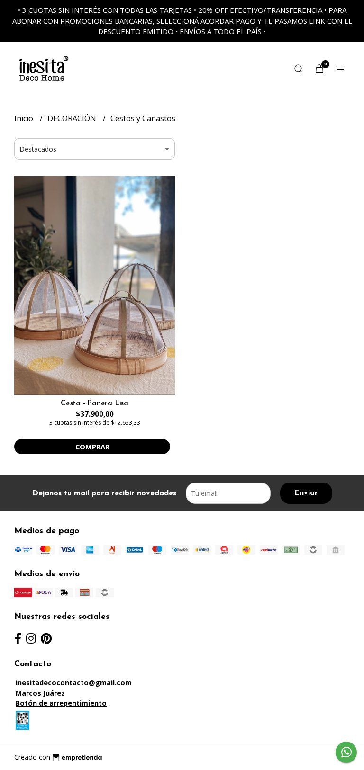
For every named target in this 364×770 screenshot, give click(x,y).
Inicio (24, 118)
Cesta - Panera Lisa (94, 403)
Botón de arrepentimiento (61, 702)
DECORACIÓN (72, 118)
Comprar (92, 446)
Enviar (306, 493)
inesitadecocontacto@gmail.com (74, 682)
